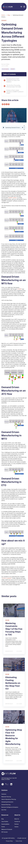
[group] (14, 127)
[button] (3, 127)
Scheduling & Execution (7, 802)
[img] (22, 127)
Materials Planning (6, 796)
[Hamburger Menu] (24, 7)
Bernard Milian (5, 64)
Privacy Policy (9, 841)
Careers (16, 826)
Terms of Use (19, 841)
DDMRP (19, 289)
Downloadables (5, 824)
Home (3, 15)
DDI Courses (4, 832)
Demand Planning (5, 804)
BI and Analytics (5, 69)
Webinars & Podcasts (6, 829)
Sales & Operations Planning (8, 799)
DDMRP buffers (12, 197)
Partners (16, 824)
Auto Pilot (3, 809)
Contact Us (17, 821)
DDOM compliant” (7, 578)
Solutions (3, 794)
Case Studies (4, 821)
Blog (8, 15)
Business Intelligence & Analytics (9, 807)
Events (3, 826)
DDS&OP (13, 69)
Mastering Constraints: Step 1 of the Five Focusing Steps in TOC (13, 629)
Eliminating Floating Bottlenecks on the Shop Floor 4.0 (12, 683)
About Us (16, 819)
